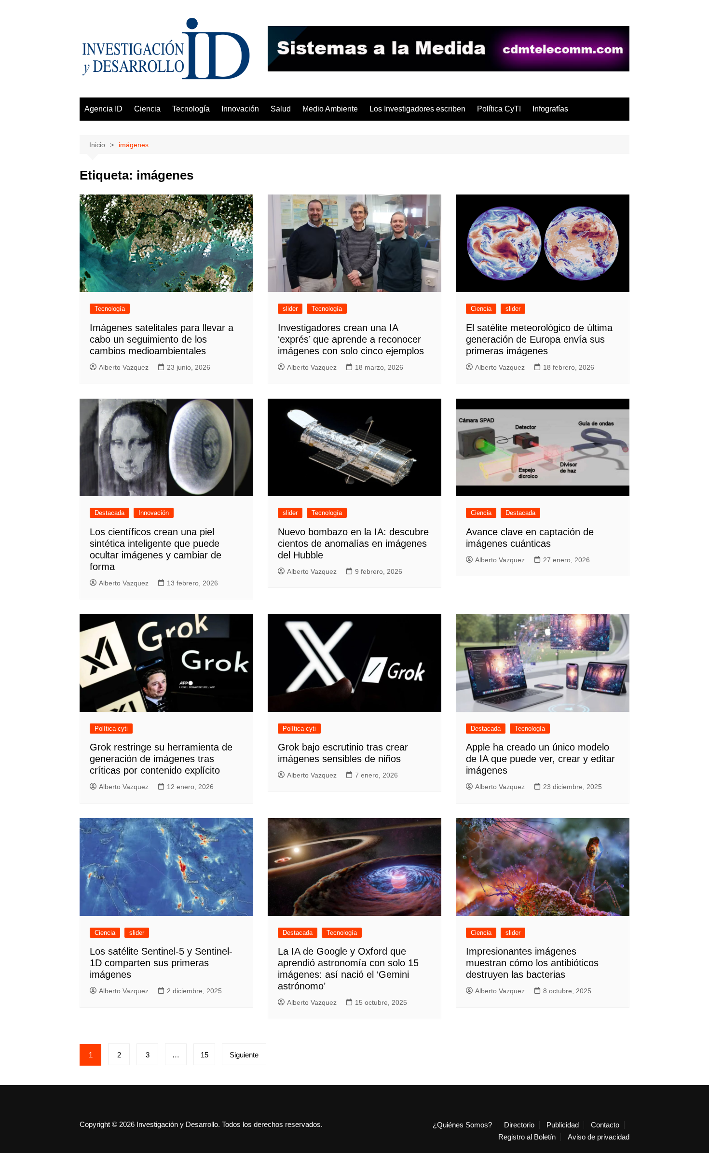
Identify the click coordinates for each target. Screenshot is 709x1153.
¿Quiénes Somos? (462, 1125)
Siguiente (244, 1055)
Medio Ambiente (330, 109)
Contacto (605, 1125)
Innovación (240, 109)
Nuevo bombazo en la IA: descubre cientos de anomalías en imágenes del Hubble (353, 543)
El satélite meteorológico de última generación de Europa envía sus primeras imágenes (539, 339)
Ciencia (147, 109)
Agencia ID (103, 109)
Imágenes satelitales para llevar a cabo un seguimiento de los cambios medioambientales (161, 339)
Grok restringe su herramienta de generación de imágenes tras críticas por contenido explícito (161, 759)
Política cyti (111, 728)
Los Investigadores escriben (417, 109)
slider (290, 308)
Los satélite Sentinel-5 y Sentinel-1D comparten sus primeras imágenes (161, 963)
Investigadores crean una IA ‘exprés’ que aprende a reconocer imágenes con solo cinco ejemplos (351, 339)
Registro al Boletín (527, 1137)
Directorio (519, 1125)
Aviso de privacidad (598, 1137)
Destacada (109, 512)
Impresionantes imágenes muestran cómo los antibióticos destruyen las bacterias (532, 963)
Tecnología (191, 109)
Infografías (550, 109)
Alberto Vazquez (124, 367)
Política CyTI (499, 109)
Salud (281, 109)
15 (204, 1055)
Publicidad (562, 1125)
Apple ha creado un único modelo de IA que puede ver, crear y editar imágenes (540, 759)
